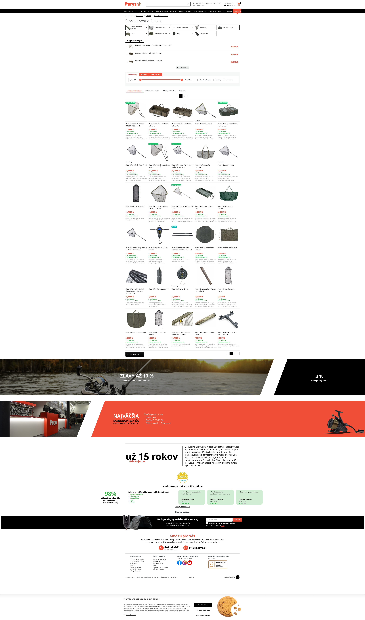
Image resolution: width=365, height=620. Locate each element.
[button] (188, 4)
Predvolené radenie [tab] (134, 91)
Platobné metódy (135, 567)
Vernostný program (136, 569)
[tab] (132, 74)
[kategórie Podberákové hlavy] (159, 27)
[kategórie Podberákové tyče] (182, 27)
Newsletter (156, 561)
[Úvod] (134, 4)
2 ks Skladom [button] (222, 132)
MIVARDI (148, 16)
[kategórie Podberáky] (205, 27)
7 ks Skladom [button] (152, 132)
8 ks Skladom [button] (222, 340)
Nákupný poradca (135, 571)
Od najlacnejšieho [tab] (152, 91)
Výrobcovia (139, 16)
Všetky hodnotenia (182, 507)
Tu (145, 610)
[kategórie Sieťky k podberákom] (159, 33)
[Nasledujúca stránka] (187, 96)
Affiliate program (158, 569)
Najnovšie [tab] (182, 91)
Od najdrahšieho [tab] (169, 91)
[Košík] (239, 4)
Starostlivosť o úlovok (161, 16)
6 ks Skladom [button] (199, 132)
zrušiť (222, 526)
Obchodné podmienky (137, 559)
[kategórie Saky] (137, 33)
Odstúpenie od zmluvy (137, 561)
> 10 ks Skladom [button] (130, 173)
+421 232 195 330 (201, 3)
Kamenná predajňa (159, 559)
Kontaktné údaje (158, 563)
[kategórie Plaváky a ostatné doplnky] (137, 27)
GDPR (155, 565)
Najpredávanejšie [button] (134, 40)
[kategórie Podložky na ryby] (228, 27)
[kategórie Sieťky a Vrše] (205, 33)
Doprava (132, 565)
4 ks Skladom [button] (175, 132)
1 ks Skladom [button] (222, 173)
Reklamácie (133, 563)
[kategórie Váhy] (182, 33)
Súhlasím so (212, 523)
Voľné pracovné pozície (160, 567)
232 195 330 (171, 546)
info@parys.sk (200, 5)
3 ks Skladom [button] (129, 132)
